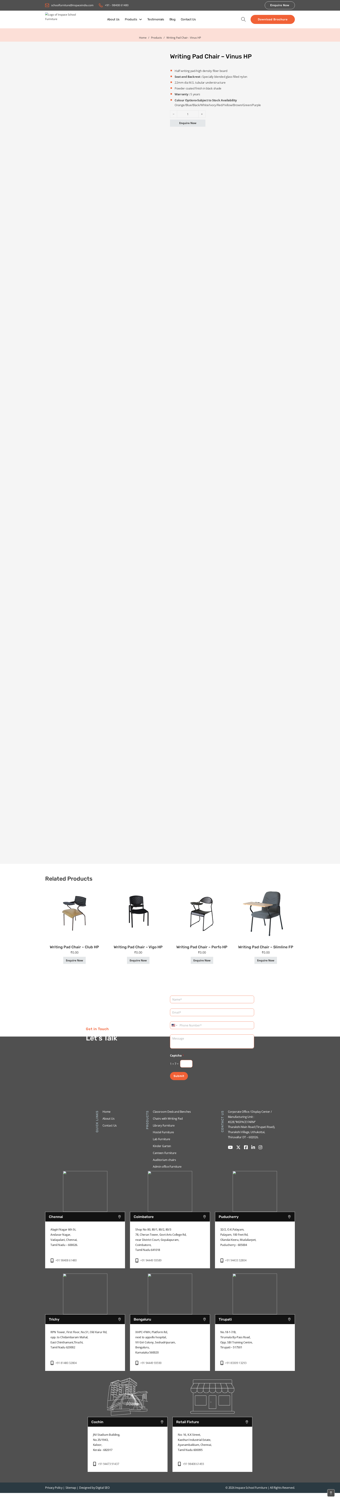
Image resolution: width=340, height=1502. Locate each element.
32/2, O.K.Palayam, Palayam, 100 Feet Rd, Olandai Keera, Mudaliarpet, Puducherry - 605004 (238, 1237)
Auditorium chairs (164, 1160)
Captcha (177, 1055)
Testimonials (155, 19)
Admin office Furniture (167, 1167)
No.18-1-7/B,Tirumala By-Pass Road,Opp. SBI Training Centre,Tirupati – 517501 (236, 1339)
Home (142, 37)
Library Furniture (164, 1125)
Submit (179, 1076)
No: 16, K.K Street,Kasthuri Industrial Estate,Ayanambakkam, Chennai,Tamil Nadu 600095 (195, 1442)
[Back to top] (331, 1493)
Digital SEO (102, 1488)
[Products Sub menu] (140, 19)
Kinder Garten (162, 1146)
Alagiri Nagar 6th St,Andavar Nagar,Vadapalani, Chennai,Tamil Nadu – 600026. (64, 1237)
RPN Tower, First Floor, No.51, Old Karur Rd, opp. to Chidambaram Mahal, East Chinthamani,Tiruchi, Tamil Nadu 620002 (78, 1339)
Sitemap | (72, 1488)
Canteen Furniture (164, 1153)
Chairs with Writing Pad (168, 1119)
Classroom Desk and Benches (172, 1112)
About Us (113, 19)
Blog (172, 19)
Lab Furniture (161, 1139)
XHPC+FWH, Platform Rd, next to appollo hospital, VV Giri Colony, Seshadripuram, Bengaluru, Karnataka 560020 (155, 1342)
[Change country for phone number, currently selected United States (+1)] (174, 1025)
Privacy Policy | (55, 1488)
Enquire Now (279, 5)
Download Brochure (273, 19)
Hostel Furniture (163, 1132)
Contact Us (188, 19)
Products (131, 19)
